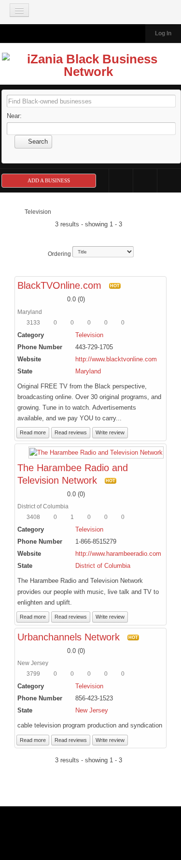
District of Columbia (102, 565)
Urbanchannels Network (68, 637)
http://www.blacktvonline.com (116, 359)
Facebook (121, 181)
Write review (110, 432)
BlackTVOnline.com (59, 285)
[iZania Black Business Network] (88, 67)
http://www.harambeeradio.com (118, 553)
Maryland (88, 371)
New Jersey (91, 710)
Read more (33, 432)
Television (89, 335)
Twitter (145, 181)
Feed (169, 181)
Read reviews (71, 432)
